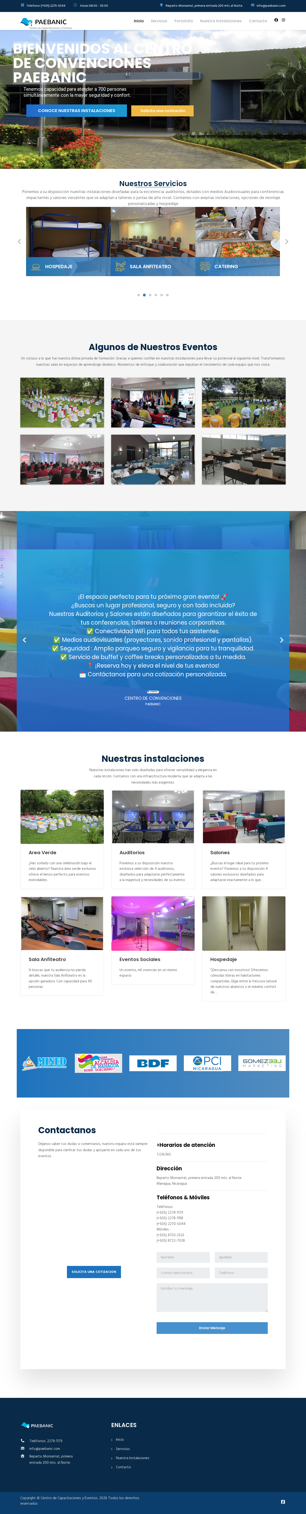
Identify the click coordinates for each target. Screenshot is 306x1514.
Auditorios (132, 852)
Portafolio (184, 20)
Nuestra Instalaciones (221, 20)
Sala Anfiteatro (47, 959)
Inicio (139, 20)
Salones (220, 852)
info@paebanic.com (44, 1449)
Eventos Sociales (140, 959)
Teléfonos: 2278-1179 (45, 1441)
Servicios (159, 20)
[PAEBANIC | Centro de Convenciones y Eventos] (46, 24)
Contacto (258, 20)
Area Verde (42, 852)
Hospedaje (223, 959)
